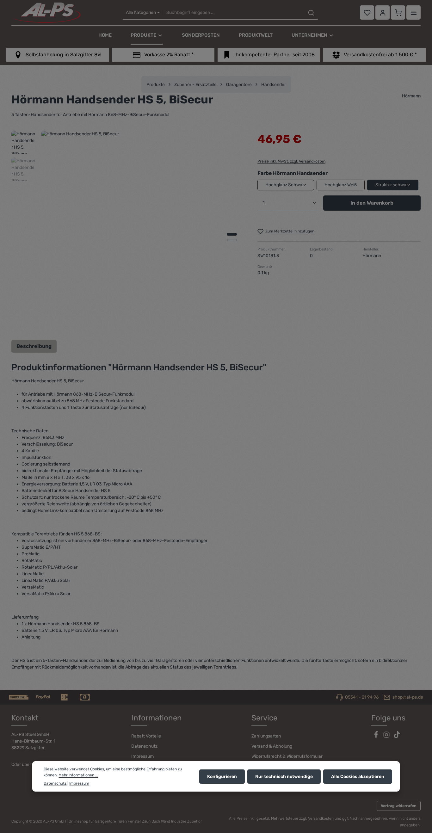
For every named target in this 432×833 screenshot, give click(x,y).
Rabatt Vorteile (146, 736)
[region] (128, 232)
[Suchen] (311, 13)
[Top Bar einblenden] (413, 13)
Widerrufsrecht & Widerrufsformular (287, 756)
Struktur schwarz (392, 185)
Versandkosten (321, 818)
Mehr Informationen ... (78, 775)
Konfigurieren (222, 776)
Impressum (142, 756)
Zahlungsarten (266, 736)
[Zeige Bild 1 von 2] (232, 234)
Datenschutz (144, 746)
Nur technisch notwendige (284, 776)
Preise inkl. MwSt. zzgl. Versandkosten (291, 161)
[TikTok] (396, 736)
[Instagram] (387, 736)
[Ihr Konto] (382, 13)
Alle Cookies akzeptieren (357, 776)
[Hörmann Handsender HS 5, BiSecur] (142, 232)
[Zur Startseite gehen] (46, 13)
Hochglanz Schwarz (285, 185)
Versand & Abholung (271, 746)
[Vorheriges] (207, 323)
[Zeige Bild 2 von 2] (232, 240)
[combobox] (234, 13)
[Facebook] (376, 736)
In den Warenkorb (371, 203)
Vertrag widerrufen (399, 806)
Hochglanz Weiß (340, 185)
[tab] (34, 346)
